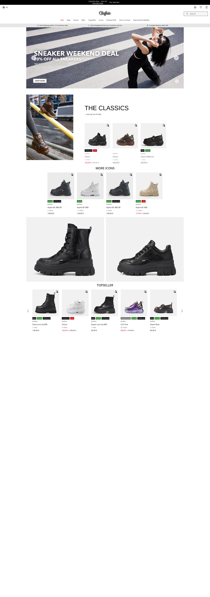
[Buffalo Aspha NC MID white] (90, 185)
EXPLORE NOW (97, 3)
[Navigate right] (176, 57)
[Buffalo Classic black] (97, 135)
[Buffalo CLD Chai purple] (134, 302)
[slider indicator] (104, 85)
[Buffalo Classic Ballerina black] (153, 135)
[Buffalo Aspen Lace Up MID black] (104, 302)
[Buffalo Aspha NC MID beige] (149, 185)
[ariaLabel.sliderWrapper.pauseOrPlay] (177, 81)
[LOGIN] (195, 7)
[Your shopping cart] (206, 7)
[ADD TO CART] (108, 125)
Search (193, 14)
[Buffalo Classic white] (75, 302)
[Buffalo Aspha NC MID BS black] (60, 185)
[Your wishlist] (200, 7)
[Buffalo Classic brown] (125, 135)
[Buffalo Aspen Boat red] (163, 302)
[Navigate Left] (33, 57)
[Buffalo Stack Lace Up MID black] (45, 302)
